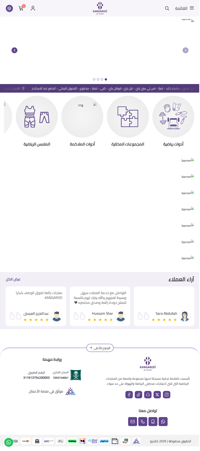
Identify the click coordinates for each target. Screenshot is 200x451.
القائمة (181, 8)
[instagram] (166, 394)
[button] (106, 79)
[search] (167, 8)
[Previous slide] (185, 50)
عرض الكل (13, 279)
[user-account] (32, 8)
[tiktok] (138, 394)
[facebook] (129, 394)
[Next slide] (14, 50)
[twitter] (157, 394)
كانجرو (154, 441)
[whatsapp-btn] (8, 442)
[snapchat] (148, 394)
